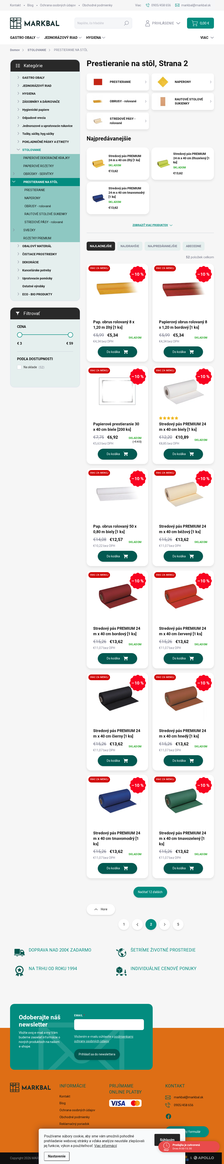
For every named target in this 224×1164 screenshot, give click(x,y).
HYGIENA (28, 93)
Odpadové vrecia (34, 118)
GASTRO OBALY (33, 77)
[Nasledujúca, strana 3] (164, 924)
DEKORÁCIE (30, 262)
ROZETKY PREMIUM (37, 238)
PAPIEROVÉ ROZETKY (38, 166)
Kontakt (15, 5)
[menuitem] (25, 37)
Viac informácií (105, 1146)
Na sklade (33, 367)
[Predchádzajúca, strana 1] (137, 924)
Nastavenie (57, 1156)
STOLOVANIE (31, 150)
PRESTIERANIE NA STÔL (40, 182)
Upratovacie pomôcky (37, 278)
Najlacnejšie (101, 246)
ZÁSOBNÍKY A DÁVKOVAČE (41, 101)
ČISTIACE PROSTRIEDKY (39, 254)
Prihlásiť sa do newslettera (97, 1054)
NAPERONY (32, 198)
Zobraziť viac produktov (150, 225)
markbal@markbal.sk (188, 1097)
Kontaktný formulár (187, 1131)
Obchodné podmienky (97, 5)
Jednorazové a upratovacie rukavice (47, 126)
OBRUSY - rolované (37, 206)
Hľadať (126, 23)
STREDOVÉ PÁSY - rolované (43, 222)
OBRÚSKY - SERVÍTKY (38, 174)
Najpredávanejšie (162, 246)
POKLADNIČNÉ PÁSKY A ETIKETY (45, 142)
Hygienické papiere (35, 109)
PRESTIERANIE (34, 190)
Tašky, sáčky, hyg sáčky (38, 133)
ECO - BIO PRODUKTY (37, 294)
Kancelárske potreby (36, 270)
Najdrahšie (130, 246)
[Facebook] (168, 1115)
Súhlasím (167, 1140)
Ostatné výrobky (33, 286)
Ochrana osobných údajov (58, 5)
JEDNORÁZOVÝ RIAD (36, 85)
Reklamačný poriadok (74, 1124)
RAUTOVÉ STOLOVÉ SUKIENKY (45, 214)
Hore (104, 909)
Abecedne (193, 246)
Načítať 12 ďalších (150, 892)
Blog (30, 5)
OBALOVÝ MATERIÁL (37, 246)
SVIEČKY (29, 230)
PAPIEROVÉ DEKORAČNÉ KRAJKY (46, 158)
